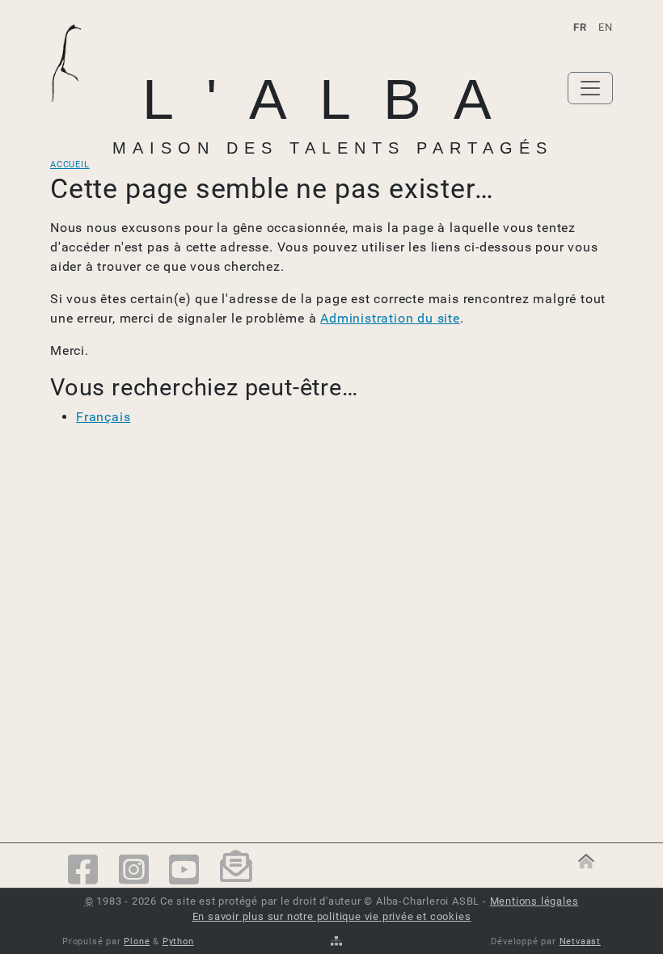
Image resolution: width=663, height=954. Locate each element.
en (605, 27)
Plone (137, 941)
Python (178, 941)
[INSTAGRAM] (134, 871)
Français (103, 416)
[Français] (74, 88)
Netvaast (580, 941)
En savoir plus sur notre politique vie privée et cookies (331, 916)
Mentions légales (534, 901)
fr (580, 27)
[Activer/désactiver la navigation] (590, 88)
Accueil (70, 164)
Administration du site (390, 318)
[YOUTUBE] (184, 871)
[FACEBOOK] (83, 871)
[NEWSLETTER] (236, 871)
